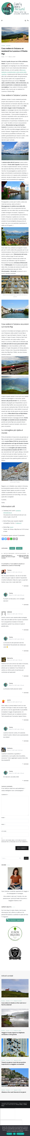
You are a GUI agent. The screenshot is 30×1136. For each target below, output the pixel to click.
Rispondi (26, 585)
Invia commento (22, 848)
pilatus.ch (18, 523)
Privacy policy (20, 1133)
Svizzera (8, 45)
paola (9, 700)
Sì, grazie (9, 1133)
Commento (4, 794)
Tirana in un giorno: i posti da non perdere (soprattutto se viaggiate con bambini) (13, 1063)
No (14, 1133)
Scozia (7, 1030)
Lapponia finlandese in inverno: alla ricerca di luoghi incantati (8, 556)
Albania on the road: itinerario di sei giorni (13, 1092)
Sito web (3, 831)
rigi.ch (11, 527)
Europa (3, 45)
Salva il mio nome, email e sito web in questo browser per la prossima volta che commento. (14, 841)
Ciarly (2, 56)
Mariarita (10, 658)
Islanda (7, 1000)
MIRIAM (9, 612)
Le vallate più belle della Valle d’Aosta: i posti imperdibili (22, 556)
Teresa (9, 570)
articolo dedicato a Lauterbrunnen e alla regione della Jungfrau (13, 72)
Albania (3, 1060)
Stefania (9, 748)
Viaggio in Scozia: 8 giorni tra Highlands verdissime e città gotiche (13, 1034)
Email (3, 824)
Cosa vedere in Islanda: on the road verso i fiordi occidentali (13, 1004)
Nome (3, 817)
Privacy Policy (19, 1104)
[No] (28, 1130)
